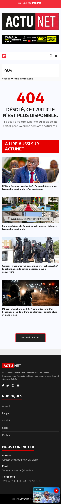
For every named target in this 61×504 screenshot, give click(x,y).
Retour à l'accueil (30, 338)
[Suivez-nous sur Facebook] (3, 385)
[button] (51, 56)
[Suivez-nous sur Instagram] (13, 385)
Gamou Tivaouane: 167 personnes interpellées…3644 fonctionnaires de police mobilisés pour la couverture (30, 269)
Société (6, 420)
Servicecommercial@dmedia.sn (18, 470)
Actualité (6, 406)
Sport (5, 428)
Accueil (6, 79)
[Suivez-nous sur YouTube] (18, 385)
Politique (6, 435)
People (5, 413)
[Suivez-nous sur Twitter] (7, 385)
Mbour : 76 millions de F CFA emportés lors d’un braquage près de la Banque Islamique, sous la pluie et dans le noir (29, 312)
